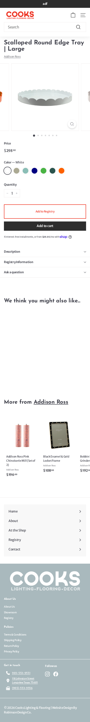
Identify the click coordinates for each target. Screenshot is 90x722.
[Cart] (73, 15)
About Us (9, 606)
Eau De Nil (25, 170)
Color (14, 162)
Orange (61, 170)
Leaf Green (43, 170)
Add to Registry (45, 211)
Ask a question (14, 272)
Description (12, 252)
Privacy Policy (11, 651)
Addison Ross (12, 56)
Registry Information (18, 262)
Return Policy (11, 646)
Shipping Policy (12, 640)
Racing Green (52, 170)
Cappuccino (16, 170)
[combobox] (45, 27)
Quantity (10, 185)
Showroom (10, 612)
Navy (34, 170)
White (7, 170)
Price (7, 143)
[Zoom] (72, 124)
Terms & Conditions (15, 634)
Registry (8, 618)
